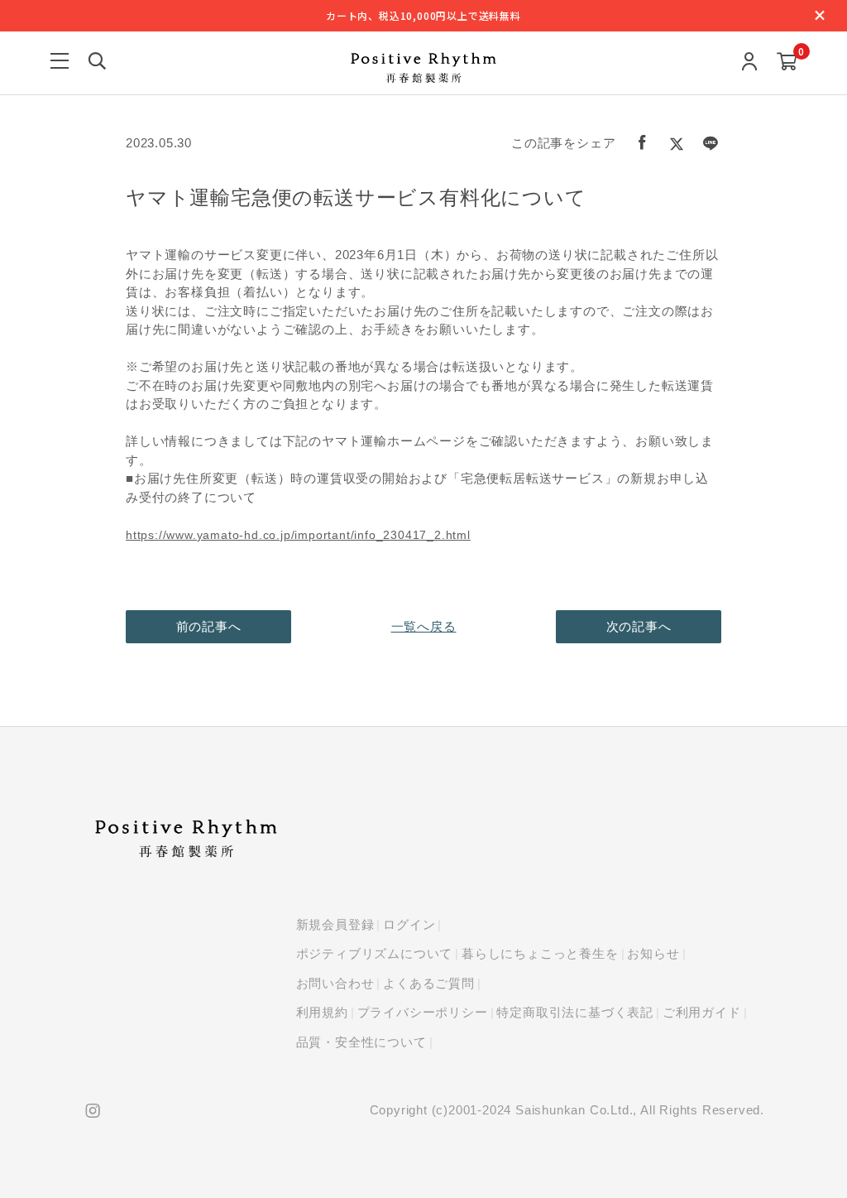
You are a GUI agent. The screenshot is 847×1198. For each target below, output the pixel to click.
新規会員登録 (335, 924)
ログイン (409, 924)
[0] (787, 62)
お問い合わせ (335, 983)
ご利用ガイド (702, 1012)
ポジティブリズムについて (374, 953)
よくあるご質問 (429, 983)
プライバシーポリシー (422, 1012)
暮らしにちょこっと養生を (540, 953)
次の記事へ (639, 626)
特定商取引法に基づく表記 (574, 1012)
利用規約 (322, 1012)
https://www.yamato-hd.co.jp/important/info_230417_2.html (298, 534)
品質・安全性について (361, 1042)
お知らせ (653, 953)
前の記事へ (209, 626)
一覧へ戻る (424, 626)
